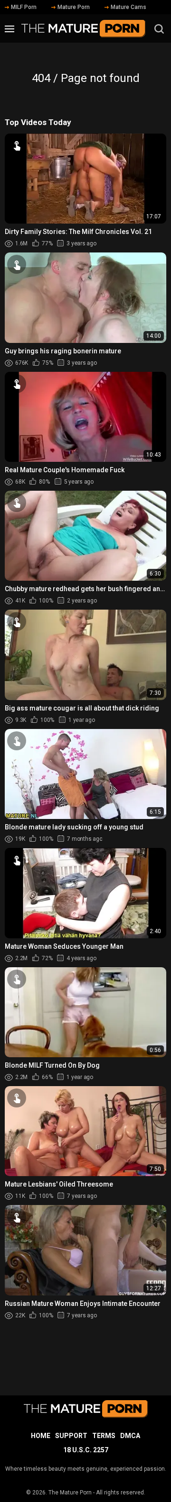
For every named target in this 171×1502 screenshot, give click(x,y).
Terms (103, 1435)
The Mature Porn (70, 1492)
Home (40, 1435)
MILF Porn (24, 7)
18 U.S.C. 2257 (85, 1450)
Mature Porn (73, 7)
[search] (159, 29)
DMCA (130, 1435)
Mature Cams (128, 7)
